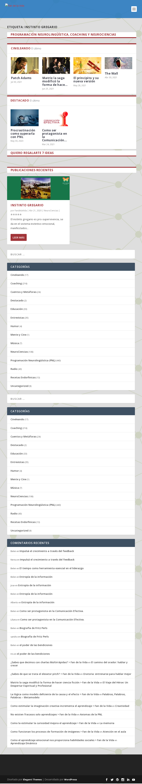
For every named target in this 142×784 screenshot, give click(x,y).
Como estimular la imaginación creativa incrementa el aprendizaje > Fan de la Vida (61, 706)
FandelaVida (21, 210)
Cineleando (17, 275)
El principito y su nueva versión (86, 79)
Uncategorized (19, 386)
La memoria (107, 723)
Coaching (16, 283)
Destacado (17, 300)
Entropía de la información (36, 576)
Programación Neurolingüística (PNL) (33, 360)
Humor (15, 326)
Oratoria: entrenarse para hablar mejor (107, 674)
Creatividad (122, 706)
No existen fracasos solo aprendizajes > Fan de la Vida (44, 714)
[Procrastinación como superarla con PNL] (25, 117)
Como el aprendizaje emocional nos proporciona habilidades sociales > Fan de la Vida (62, 740)
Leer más (18, 237)
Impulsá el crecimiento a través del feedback (47, 551)
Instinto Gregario (27, 205)
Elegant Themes (32, 779)
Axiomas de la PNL (91, 714)
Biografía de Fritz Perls (33, 628)
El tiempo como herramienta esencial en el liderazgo (52, 568)
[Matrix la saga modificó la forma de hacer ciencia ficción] (56, 65)
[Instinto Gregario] (38, 188)
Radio (14, 369)
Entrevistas (17, 317)
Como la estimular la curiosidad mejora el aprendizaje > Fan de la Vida (53, 723)
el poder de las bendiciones (36, 645)
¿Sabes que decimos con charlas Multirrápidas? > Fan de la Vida (49, 662)
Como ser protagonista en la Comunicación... (54, 135)
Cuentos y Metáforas (23, 292)
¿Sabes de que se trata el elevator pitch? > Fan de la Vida (45, 674)
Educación (17, 309)
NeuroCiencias (51, 210)
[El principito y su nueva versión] (87, 65)
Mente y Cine (18, 334)
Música (15, 343)
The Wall (111, 73)
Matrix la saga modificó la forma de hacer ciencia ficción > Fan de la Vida (55, 682)
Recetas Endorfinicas (23, 377)
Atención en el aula (114, 731)
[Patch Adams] (25, 65)
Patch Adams (21, 78)
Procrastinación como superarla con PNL (23, 133)
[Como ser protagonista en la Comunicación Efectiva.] (56, 117)
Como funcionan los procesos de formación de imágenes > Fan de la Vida (55, 731)
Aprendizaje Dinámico (24, 743)
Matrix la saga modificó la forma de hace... (55, 81)
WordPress (70, 779)
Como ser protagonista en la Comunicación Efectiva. (52, 611)
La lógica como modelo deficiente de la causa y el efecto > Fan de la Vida (55, 694)
